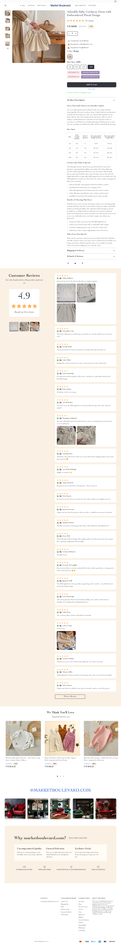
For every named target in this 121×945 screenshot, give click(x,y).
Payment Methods (66, 912)
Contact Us (64, 901)
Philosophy (81, 928)
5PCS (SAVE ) (73, 76)
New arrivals (80, 5)
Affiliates (80, 917)
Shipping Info (64, 904)
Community (81, 930)
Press (80, 912)
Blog (79, 904)
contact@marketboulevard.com (49, 901)
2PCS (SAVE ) (73, 72)
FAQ (62, 907)
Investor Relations (83, 920)
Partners (80, 922)
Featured (92, 5)
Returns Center (65, 909)
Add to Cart (91, 85)
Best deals (41, 5)
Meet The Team (83, 907)
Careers (80, 909)
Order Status (64, 914)
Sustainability (82, 925)
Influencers (81, 914)
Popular (31, 5)
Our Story (81, 901)
